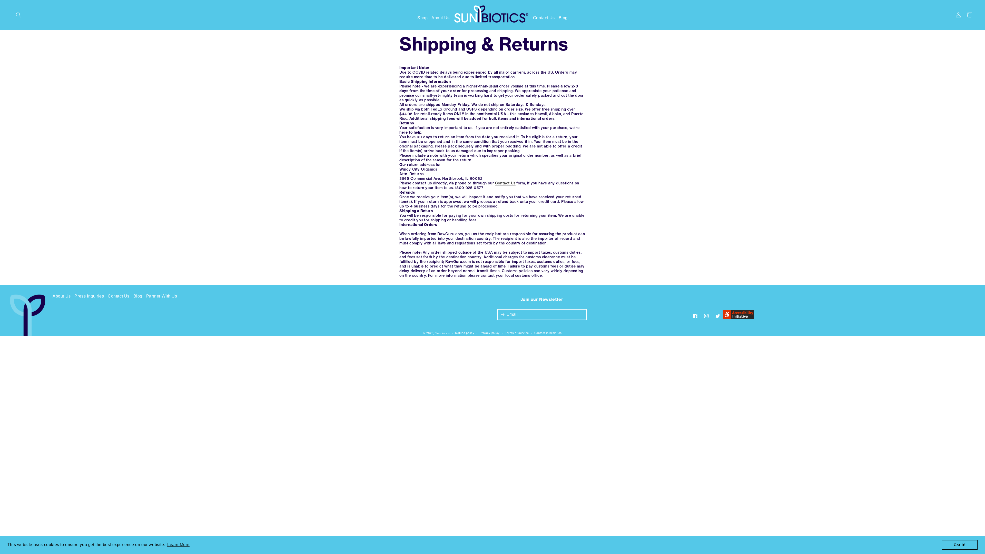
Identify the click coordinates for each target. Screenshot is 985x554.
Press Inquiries (89, 296)
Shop (422, 18)
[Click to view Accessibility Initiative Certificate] (738, 316)
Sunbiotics (442, 333)
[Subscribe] (502, 315)
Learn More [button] (178, 544)
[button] (18, 15)
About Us (440, 18)
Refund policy (464, 332)
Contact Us (544, 18)
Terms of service (517, 332)
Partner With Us (161, 296)
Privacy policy (490, 332)
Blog (563, 18)
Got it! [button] (960, 545)
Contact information (548, 332)
